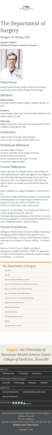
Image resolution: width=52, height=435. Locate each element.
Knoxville (6, 383)
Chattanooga (19, 383)
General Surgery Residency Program (17, 280)
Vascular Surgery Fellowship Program (18, 293)
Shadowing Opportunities (13, 316)
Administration (8, 373)
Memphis (32, 383)
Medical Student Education (14, 303)
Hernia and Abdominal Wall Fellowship (18, 289)
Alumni (7, 321)
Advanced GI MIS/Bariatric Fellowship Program (21, 284)
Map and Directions (10, 396)
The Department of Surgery (19, 266)
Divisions (8, 270)
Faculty (7, 275)
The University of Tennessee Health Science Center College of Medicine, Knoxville (26, 8)
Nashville (44, 383)
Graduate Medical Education (34, 392)
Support (13, 349)
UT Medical (23, 373)
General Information (10, 392)
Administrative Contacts (13, 326)
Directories (36, 373)
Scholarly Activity (11, 312)
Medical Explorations (12, 307)
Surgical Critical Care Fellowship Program (19, 298)
